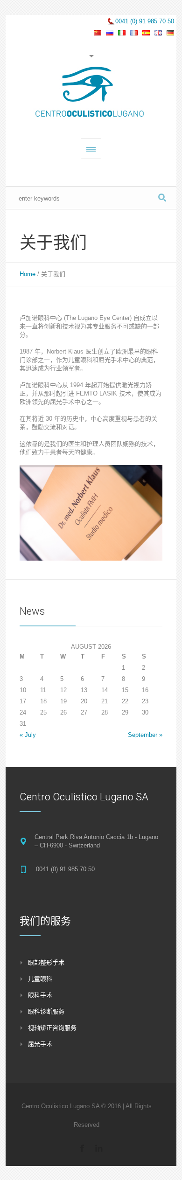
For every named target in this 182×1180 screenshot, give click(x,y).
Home (27, 274)
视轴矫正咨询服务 (52, 1027)
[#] (82, 1148)
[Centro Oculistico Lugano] (91, 93)
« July (28, 734)
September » (145, 734)
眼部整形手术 (46, 962)
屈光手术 (40, 1044)
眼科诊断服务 (46, 1011)
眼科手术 (40, 995)
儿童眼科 (40, 978)
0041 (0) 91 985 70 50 (144, 21)
